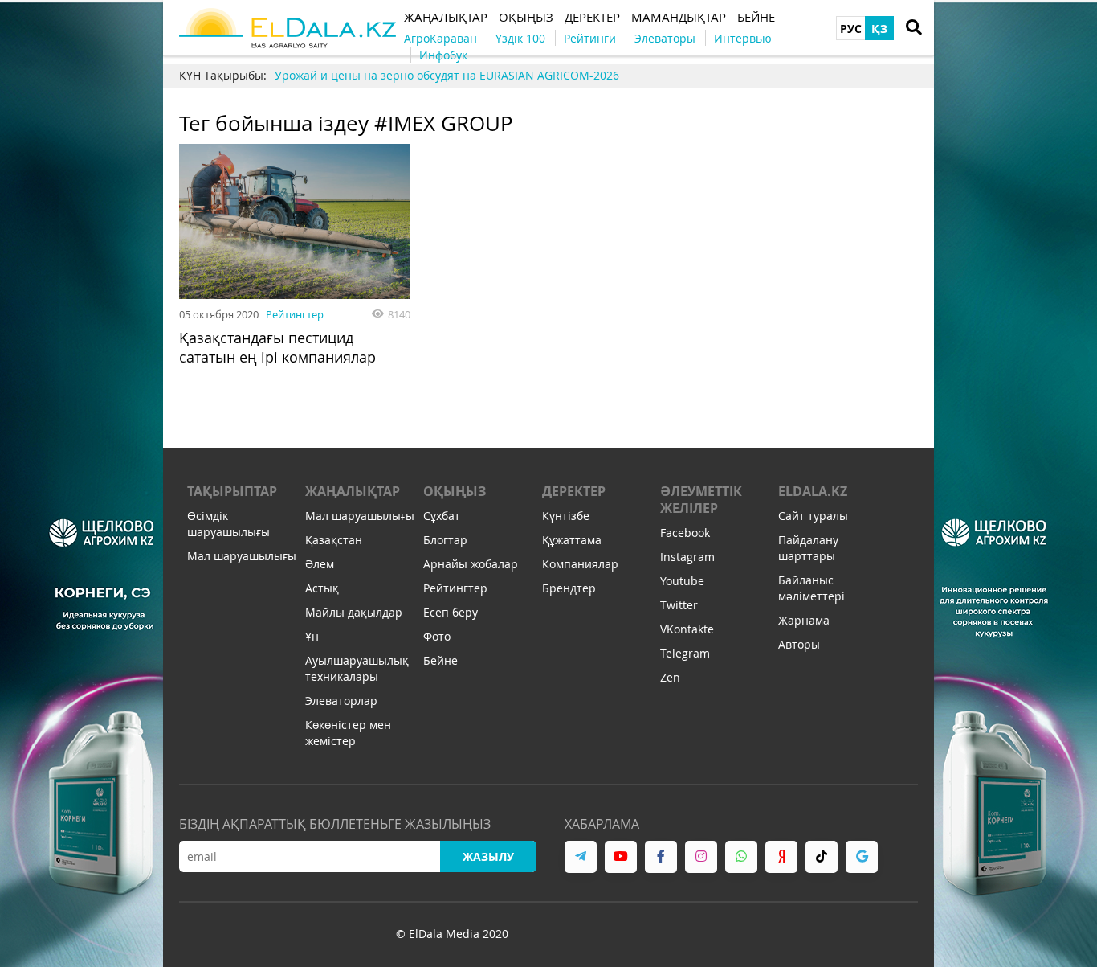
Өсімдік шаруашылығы (228, 523)
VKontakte (687, 629)
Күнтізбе (565, 515)
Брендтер (569, 588)
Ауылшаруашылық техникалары (357, 668)
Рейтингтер (295, 314)
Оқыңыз (454, 491)
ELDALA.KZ (812, 491)
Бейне (440, 660)
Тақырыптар (232, 491)
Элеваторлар (341, 700)
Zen (670, 677)
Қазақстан (333, 539)
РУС (851, 28)
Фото (437, 636)
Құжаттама (572, 539)
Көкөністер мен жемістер (348, 732)
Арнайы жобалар (470, 564)
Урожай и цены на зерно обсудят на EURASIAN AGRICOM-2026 (447, 75)
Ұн (312, 636)
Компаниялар (580, 564)
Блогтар (445, 539)
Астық (322, 588)
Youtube (682, 580)
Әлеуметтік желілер (701, 499)
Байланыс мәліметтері (811, 588)
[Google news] (862, 857)
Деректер (574, 491)
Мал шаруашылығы (241, 555)
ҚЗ (879, 28)
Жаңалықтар (352, 491)
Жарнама (804, 620)
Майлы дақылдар (353, 612)
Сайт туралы (813, 515)
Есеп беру (450, 612)
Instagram (687, 556)
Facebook (685, 532)
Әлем (319, 564)
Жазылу (488, 856)
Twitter (679, 605)
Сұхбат (441, 515)
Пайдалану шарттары (808, 547)
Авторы (799, 644)
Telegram (685, 653)
